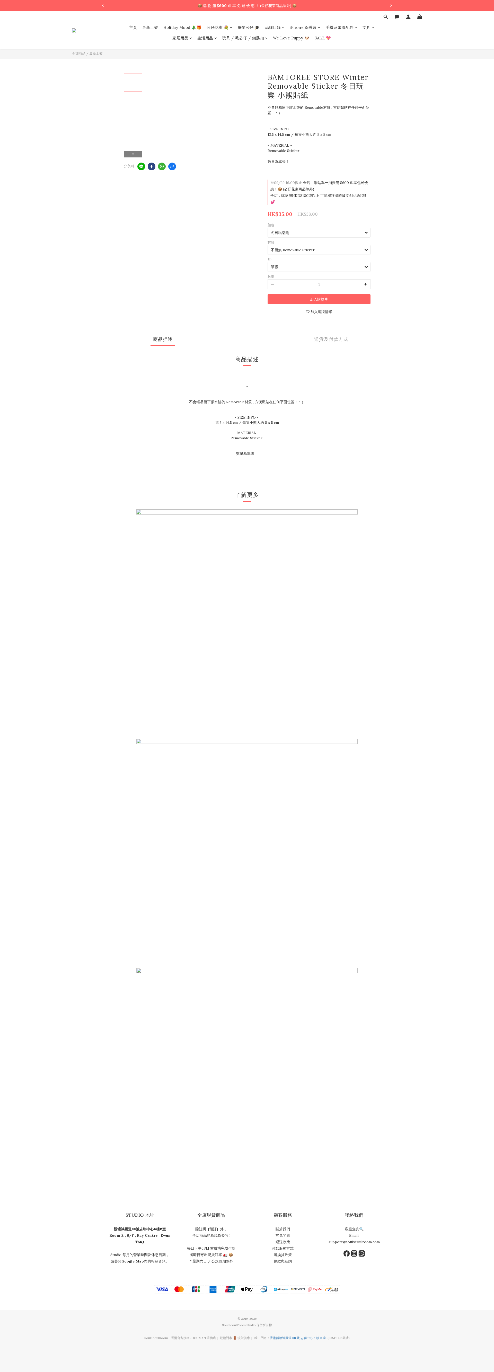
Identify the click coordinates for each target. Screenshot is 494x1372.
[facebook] (151, 166)
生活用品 (205, 38)
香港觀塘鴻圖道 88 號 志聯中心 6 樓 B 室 (298, 1338)
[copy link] (172, 166)
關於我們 (283, 1229)
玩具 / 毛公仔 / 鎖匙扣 (243, 38)
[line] (141, 166)
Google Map (132, 1261)
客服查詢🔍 (354, 1229)
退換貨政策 (283, 1254)
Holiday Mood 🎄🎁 (182, 27)
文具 (366, 27)
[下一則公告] (391, 5)
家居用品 (180, 38)
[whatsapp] (162, 166)
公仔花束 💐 (218, 27)
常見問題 (283, 1235)
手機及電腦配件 (340, 27)
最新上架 (150, 27)
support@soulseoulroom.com (354, 1242)
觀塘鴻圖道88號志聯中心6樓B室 (140, 1229)
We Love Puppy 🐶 (291, 38)
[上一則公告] (103, 5)
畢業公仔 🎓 (249, 27)
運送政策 (283, 1242)
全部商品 (78, 53)
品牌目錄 (273, 27)
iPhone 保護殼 (303, 27)
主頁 (133, 27)
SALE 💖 (322, 38)
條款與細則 (283, 1261)
